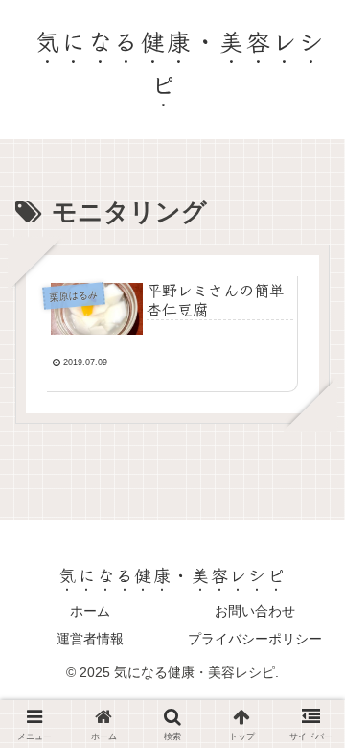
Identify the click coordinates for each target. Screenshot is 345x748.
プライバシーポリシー (255, 638)
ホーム (90, 611)
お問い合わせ (255, 611)
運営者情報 (90, 638)
